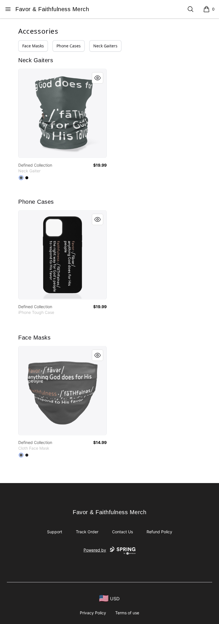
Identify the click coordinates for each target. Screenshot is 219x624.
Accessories (38, 31)
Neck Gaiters (105, 46)
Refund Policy (159, 531)
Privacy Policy (93, 612)
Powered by (95, 550)
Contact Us (122, 531)
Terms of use (127, 612)
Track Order (87, 531)
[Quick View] (97, 78)
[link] (62, 113)
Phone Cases (68, 46)
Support (54, 531)
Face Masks (33, 46)
